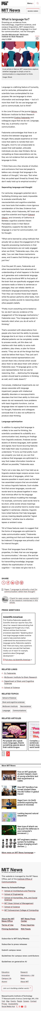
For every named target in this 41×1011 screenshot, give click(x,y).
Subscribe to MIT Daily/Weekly (15, 938)
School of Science (12, 687)
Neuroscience (25, 706)
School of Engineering (13, 894)
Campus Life (6, 978)
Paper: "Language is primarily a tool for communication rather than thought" (20, 590)
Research (24, 972)
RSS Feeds (26, 929)
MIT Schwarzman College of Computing (21, 910)
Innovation (6, 975)
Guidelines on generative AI (14, 961)
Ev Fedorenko (10, 673)
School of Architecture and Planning (19, 891)
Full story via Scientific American (17, 660)
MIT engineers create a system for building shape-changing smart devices (27, 843)
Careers (26, 1001)
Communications (19, 711)
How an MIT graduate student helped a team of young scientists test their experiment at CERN (27, 776)
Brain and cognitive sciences (13, 702)
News (23, 978)
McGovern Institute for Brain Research (20, 677)
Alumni (4, 982)
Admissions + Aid (27, 975)
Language (6, 711)
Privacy (4, 1004)
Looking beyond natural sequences (27, 814)
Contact (33, 1001)
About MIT (25, 982)
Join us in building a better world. (16, 988)
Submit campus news (11, 950)
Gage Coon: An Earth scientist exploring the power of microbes (27, 802)
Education (5, 972)
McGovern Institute (10, 706)
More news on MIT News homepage (17, 852)
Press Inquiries (27, 925)
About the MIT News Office (8, 920)
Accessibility (13, 1004)
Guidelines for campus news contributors (20, 956)
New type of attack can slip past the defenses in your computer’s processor (28, 829)
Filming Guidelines (10, 929)
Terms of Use (7, 925)
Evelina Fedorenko (22, 117)
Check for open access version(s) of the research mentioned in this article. (24, 600)
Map (8, 1001)
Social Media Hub (8, 1006)
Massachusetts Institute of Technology (17, 996)
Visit (3, 1001)
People (19, 1001)
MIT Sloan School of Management (18, 903)
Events (13, 1001)
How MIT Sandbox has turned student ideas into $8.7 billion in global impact (28, 790)
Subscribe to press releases (14, 944)
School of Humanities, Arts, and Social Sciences (20, 899)
